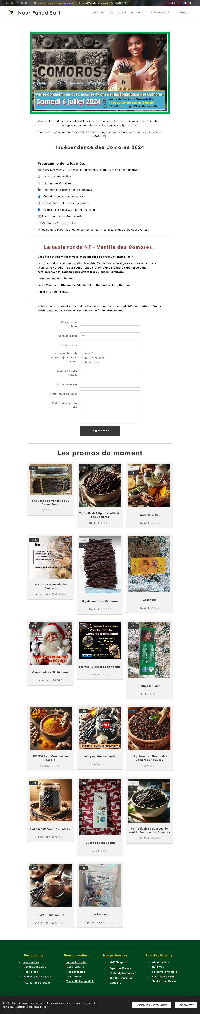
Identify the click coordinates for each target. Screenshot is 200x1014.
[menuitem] (99, 13)
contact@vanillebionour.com (94, 3)
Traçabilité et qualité (80, 981)
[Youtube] (26, 3)
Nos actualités (75, 971)
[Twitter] (12, 3)
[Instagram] (21, 3)
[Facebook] (7, 3)
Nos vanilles (31, 962)
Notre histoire (75, 966)
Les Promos (74, 976)
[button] (159, 13)
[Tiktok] (17, 3)
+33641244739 (121, 3)
